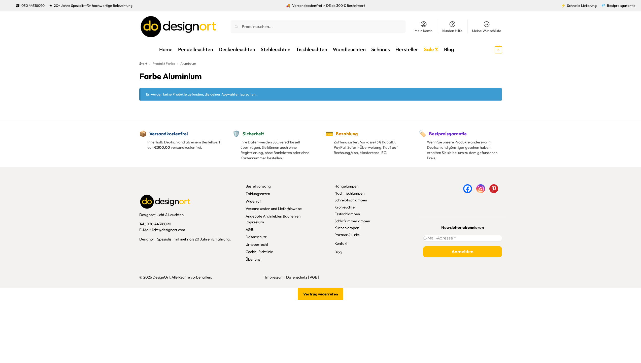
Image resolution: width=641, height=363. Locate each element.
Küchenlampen (346, 227)
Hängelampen (346, 186)
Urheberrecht (257, 244)
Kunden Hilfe (452, 30)
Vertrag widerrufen (320, 294)
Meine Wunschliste (486, 30)
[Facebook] (467, 188)
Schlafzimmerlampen (352, 221)
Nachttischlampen (349, 193)
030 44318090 (33, 5)
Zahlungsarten (258, 193)
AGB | (314, 277)
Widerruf (253, 201)
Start (143, 63)
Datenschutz (256, 236)
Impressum (255, 222)
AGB (249, 229)
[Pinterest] (493, 188)
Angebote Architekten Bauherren (273, 216)
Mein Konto (423, 30)
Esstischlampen (347, 213)
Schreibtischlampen (350, 200)
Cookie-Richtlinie (259, 251)
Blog (338, 252)
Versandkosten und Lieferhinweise (274, 208)
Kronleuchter (345, 207)
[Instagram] (480, 188)
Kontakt (341, 243)
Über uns (253, 259)
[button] (489, 49)
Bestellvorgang (258, 186)
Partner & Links (346, 234)
